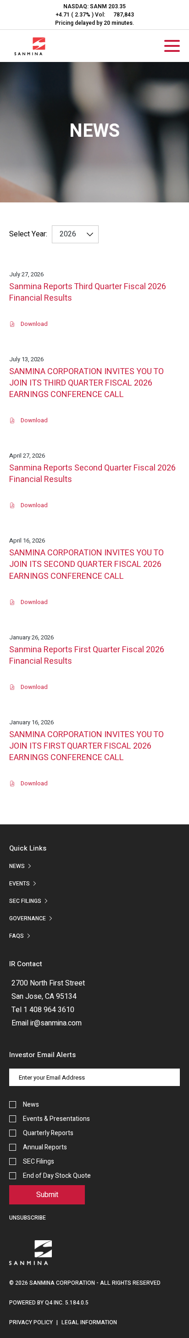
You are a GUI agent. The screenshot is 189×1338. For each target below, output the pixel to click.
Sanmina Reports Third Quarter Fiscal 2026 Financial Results (87, 292)
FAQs (16, 936)
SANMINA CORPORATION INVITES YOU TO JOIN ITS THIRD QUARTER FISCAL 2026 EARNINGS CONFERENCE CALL (86, 383)
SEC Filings (25, 901)
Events (19, 883)
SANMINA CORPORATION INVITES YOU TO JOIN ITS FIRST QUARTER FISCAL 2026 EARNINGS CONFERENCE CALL (86, 746)
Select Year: (28, 234)
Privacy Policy (31, 1322)
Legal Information (89, 1322)
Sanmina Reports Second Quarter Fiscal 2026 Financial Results (92, 473)
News (17, 866)
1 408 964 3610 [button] (48, 1009)
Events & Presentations (56, 1119)
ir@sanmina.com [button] (56, 1023)
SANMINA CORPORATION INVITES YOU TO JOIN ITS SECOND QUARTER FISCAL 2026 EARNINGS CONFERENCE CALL (86, 564)
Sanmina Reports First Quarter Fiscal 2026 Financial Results (86, 655)
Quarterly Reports (48, 1133)
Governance (27, 918)
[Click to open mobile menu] (172, 47)
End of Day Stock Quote (57, 1176)
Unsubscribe (27, 1218)
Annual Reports (45, 1147)
